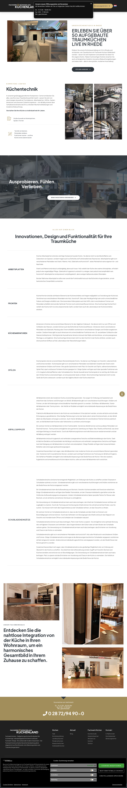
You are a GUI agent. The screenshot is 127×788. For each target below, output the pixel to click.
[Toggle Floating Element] (122, 394)
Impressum (25, 784)
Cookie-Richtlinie (8, 784)
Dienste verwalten (117, 784)
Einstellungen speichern (111, 776)
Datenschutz (17, 784)
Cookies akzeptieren (111, 765)
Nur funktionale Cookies (111, 771)
